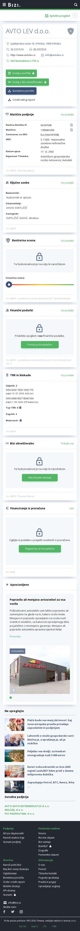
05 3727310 (17, 49)
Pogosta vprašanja (48, 877)
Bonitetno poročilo (23, 90)
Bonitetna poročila (13, 877)
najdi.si (34, 926)
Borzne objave (46, 837)
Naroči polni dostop (39, 477)
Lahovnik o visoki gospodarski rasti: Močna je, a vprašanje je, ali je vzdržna (50, 739)
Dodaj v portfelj (22, 73)
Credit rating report (24, 99)
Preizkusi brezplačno (39, 344)
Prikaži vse (67, 443)
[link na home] (14, 5)
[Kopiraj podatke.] (72, 125)
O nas (41, 864)
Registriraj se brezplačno (40, 548)
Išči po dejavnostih (13, 833)
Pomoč (42, 869)
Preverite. (15, 636)
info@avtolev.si (54, 55)
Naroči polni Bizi (12, 864)
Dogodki (43, 850)
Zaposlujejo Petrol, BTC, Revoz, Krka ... (50, 784)
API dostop (9, 890)
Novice (42, 833)
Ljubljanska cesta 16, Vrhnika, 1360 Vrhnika (35, 43)
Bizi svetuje (44, 842)
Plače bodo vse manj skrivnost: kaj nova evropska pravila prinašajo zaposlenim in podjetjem (49, 723)
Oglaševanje (10, 873)
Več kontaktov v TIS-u (24, 61)
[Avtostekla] (40, 693)
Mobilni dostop (11, 886)
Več (72, 508)
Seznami (7, 894)
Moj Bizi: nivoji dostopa (16, 869)
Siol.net (22, 926)
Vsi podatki (67, 114)
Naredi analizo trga (13, 837)
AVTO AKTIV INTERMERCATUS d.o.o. (27, 806)
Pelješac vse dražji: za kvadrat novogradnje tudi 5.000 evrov (46, 753)
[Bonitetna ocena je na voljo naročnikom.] (71, 31)
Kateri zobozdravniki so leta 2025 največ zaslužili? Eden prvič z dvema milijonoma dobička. (50, 770)
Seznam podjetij (12, 842)
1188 (54, 926)
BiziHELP (43, 846)
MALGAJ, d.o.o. (14, 809)
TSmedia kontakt (47, 873)
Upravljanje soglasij (49, 886)
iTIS (44, 926)
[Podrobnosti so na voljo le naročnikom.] (20, 408)
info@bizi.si (14, 902)
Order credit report (14, 882)
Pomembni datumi (48, 854)
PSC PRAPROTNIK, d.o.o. (20, 813)
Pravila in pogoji (47, 882)
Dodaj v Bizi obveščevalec (27, 82)
